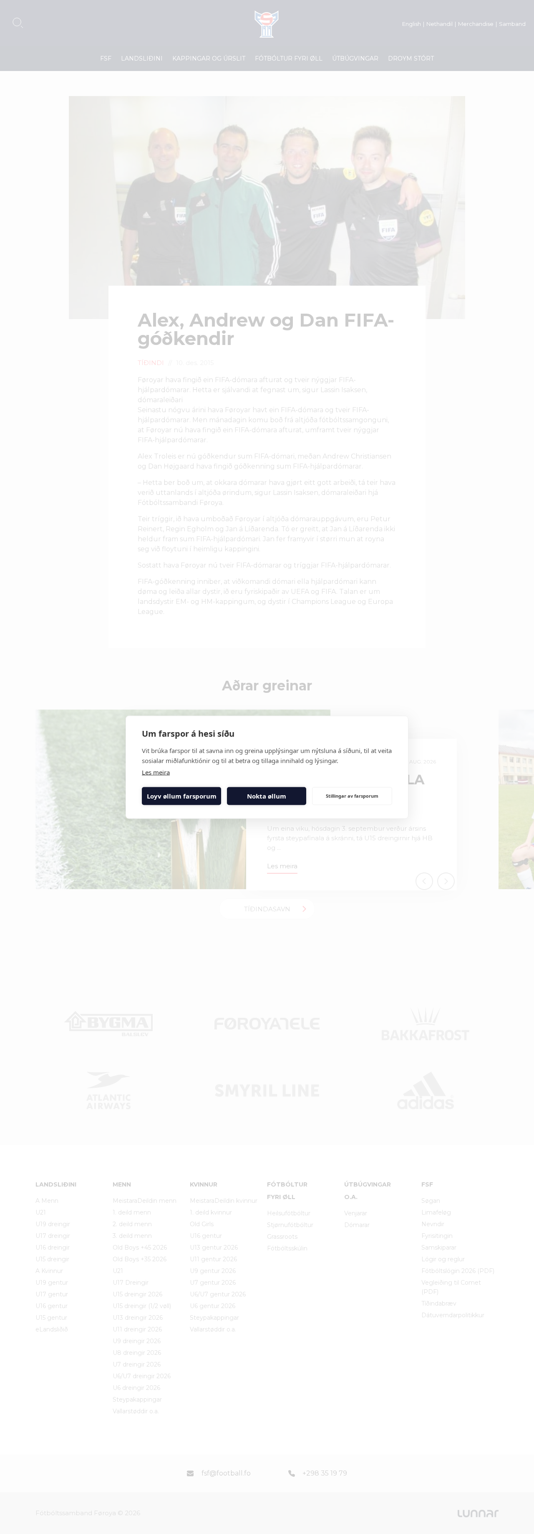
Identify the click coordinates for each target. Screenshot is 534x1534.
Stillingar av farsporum (352, 796)
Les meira (156, 772)
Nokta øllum (266, 796)
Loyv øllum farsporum (182, 796)
